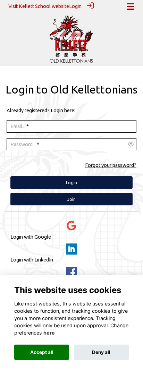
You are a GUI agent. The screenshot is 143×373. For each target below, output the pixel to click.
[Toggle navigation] (130, 6)
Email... (17, 126)
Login (75, 6)
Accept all (41, 352)
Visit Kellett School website (38, 6)
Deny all (101, 352)
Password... (23, 144)
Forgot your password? (110, 165)
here (49, 333)
